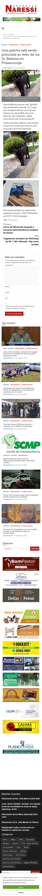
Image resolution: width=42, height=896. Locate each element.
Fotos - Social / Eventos (30, 843)
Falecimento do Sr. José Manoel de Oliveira (20, 822)
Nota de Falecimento (10, 851)
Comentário (9, 265)
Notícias (5, 44)
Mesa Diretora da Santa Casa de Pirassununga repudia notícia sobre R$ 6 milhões (21, 443)
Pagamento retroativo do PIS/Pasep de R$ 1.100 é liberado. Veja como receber (21, 240)
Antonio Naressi (8, 68)
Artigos (13, 839)
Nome (7, 286)
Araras (5, 839)
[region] (21, 884)
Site (6, 298)
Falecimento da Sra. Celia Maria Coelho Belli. (21, 798)
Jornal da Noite (8, 847)
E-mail (7, 292)
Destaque (6, 455)
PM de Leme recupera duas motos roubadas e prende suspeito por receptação (21, 479)
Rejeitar (21, 892)
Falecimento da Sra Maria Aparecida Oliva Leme (19, 815)
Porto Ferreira (20, 855)
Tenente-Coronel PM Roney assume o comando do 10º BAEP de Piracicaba (21, 408)
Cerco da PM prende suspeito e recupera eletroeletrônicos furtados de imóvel (20, 228)
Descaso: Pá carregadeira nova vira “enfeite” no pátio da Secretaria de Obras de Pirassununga (21, 513)
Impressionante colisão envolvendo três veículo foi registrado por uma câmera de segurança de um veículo (21, 372)
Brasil (21, 839)
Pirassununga (14, 44)
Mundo (26, 847)
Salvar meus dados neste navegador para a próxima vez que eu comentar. (20, 307)
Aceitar (21, 887)
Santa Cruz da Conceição (11, 859)
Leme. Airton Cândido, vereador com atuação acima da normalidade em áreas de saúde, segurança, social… (21, 336)
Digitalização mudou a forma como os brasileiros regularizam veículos (18, 828)
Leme (5, 348)
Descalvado (30, 839)
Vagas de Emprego (30, 862)
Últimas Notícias (25, 44)
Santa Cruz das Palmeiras (12, 862)
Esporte (15, 843)
